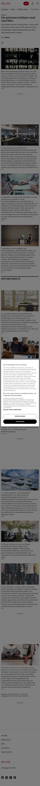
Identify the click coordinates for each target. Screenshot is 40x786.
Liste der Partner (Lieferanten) (12, 409)
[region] (20, 393)
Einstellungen (20, 416)
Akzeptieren (20, 421)
